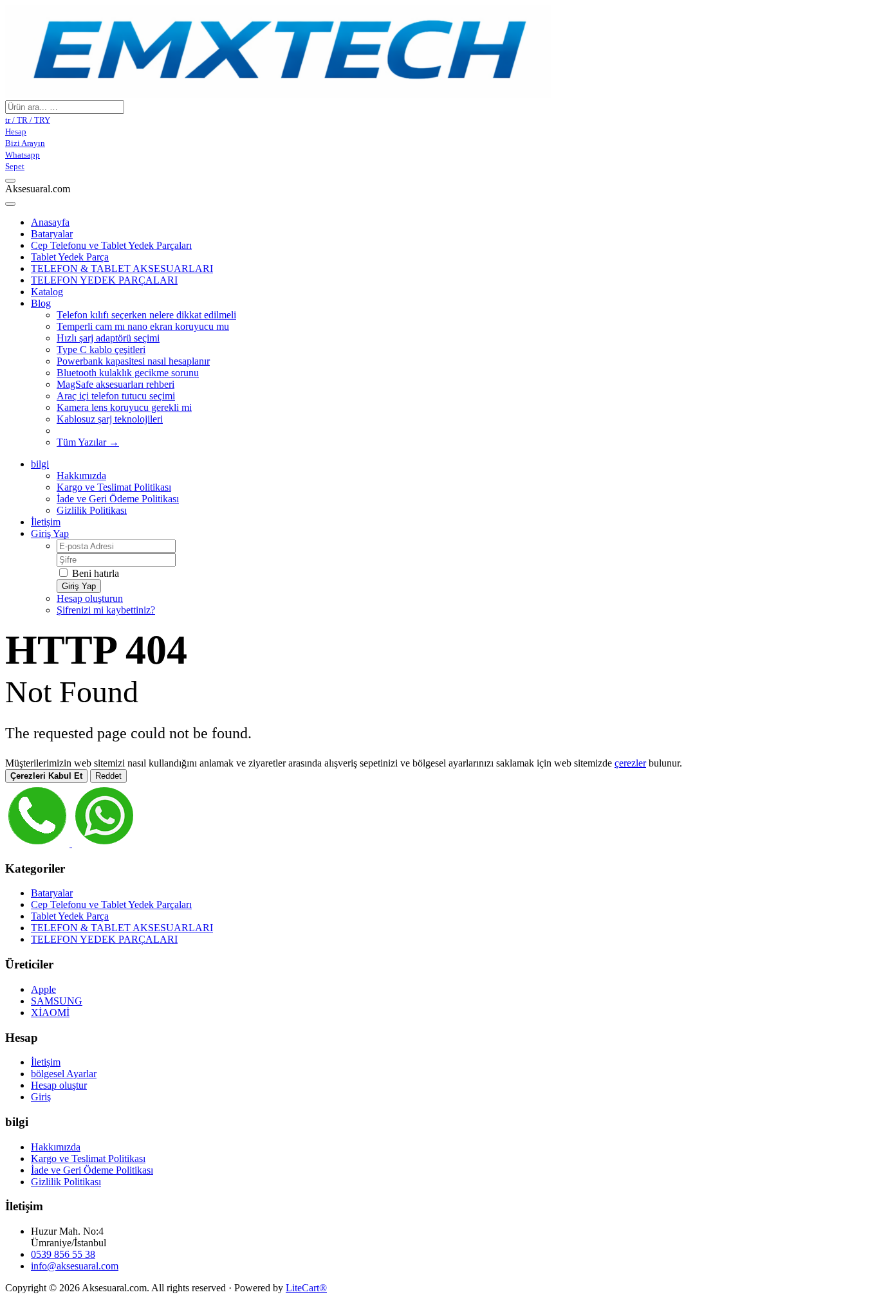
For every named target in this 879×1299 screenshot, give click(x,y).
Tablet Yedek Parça (70, 256)
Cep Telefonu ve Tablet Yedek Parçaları (111, 245)
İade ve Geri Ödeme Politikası (118, 498)
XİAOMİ (50, 1012)
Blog (41, 303)
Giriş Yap (50, 533)
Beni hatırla (94, 573)
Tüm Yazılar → (88, 442)
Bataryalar (52, 233)
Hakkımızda (81, 475)
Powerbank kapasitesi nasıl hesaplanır (133, 361)
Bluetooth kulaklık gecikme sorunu (128, 372)
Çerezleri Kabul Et (46, 776)
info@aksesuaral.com (74, 1265)
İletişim (45, 521)
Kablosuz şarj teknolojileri (110, 418)
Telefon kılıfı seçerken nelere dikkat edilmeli (146, 314)
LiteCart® (306, 1287)
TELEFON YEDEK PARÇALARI (104, 280)
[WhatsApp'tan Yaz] (104, 843)
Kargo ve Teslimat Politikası (114, 487)
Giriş (41, 1096)
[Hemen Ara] (38, 843)
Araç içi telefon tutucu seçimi (116, 395)
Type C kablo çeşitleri (101, 349)
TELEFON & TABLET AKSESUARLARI (122, 268)
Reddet (108, 776)
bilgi (40, 464)
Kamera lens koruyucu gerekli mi (124, 407)
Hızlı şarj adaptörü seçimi (108, 337)
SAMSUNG (56, 1000)
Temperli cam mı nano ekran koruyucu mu (143, 326)
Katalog (47, 291)
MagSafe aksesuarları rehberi (115, 384)
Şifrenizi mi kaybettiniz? (106, 609)
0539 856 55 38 (63, 1254)
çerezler (630, 763)
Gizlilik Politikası (92, 510)
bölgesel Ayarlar (64, 1073)
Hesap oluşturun (90, 598)
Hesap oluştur (59, 1085)
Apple (43, 989)
